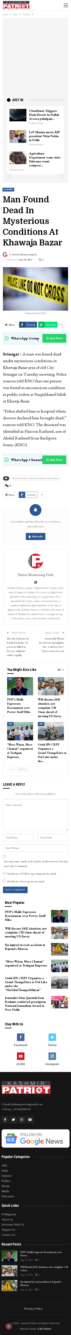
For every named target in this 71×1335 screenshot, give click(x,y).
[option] (36, 138)
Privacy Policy (33, 1308)
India (5, 1170)
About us (7, 1219)
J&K (10, 679)
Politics (6, 1180)
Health (6, 1186)
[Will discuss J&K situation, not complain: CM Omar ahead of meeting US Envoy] (51, 686)
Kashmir (8, 189)
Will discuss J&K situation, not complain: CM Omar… (44, 1268)
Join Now (56, 338)
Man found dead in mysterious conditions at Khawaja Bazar (35, 478)
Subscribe (37, 536)
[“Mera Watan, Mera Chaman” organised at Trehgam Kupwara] (20, 731)
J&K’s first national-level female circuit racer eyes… (43, 115)
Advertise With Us (13, 1224)
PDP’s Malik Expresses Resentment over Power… (41, 1253)
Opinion (7, 1175)
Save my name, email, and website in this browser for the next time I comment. (36, 863)
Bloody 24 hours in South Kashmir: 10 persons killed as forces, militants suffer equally (18, 646)
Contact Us (8, 1234)
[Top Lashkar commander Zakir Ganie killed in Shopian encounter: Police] (18, 158)
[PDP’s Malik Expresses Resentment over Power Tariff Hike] (20, 686)
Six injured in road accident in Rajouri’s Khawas (40, 1283)
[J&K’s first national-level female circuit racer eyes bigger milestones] (18, 115)
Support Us (8, 1229)
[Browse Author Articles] (35, 561)
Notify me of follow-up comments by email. (31, 873)
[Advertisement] (35, 59)
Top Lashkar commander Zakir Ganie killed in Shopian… (46, 157)
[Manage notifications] (9, 1326)
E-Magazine (9, 1214)
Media (5, 1191)
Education (8, 1196)
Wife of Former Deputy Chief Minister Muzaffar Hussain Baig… (46, 136)
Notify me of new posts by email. (26, 881)
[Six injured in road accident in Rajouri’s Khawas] (59, 949)
